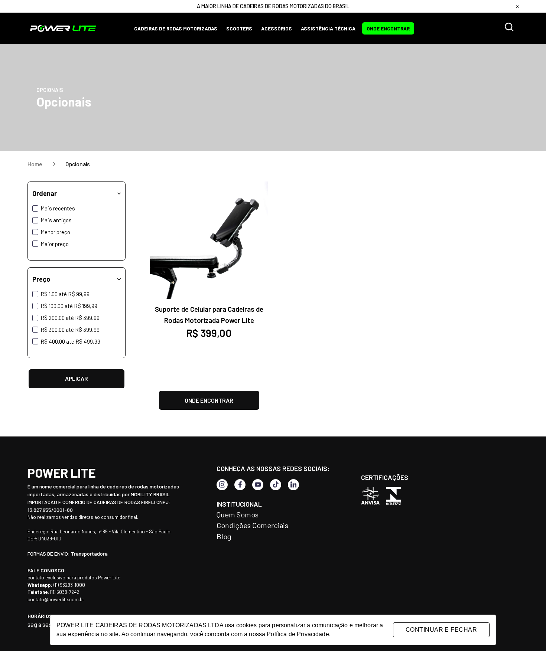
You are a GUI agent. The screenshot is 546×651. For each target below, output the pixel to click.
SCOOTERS (239, 28)
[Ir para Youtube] (257, 484)
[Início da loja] (63, 28)
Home (35, 163)
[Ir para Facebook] (240, 484)
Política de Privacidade (298, 634)
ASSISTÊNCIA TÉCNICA (328, 28)
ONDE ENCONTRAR (388, 28)
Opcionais (77, 163)
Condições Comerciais (252, 525)
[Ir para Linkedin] (293, 484)
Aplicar (76, 378)
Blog (224, 536)
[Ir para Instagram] (222, 484)
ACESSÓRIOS (276, 28)
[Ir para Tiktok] (275, 484)
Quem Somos (238, 514)
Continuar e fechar (441, 630)
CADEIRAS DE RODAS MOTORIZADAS (175, 28)
